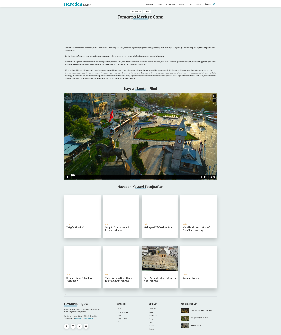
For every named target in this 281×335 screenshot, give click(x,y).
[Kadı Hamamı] (185, 325)
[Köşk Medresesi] (198, 258)
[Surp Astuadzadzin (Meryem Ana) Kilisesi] (160, 258)
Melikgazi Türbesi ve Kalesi (159, 227)
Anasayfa (153, 309)
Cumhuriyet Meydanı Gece (201, 310)
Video (151, 322)
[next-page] (69, 294)
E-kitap (152, 326)
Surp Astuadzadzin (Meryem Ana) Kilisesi (160, 279)
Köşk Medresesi (191, 278)
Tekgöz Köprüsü (75, 227)
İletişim (152, 329)
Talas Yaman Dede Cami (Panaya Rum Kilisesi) (118, 279)
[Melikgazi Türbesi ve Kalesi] (160, 207)
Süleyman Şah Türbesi (200, 318)
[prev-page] (65, 294)
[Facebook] (66, 326)
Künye (152, 319)
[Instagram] (73, 326)
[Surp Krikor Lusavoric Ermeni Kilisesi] (121, 207)
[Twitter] (79, 326)
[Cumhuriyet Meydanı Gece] (185, 310)
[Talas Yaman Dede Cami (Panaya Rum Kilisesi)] (121, 258)
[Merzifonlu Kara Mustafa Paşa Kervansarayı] (198, 207)
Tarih (147, 11)
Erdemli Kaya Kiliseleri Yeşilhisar (79, 279)
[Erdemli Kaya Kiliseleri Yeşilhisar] (82, 258)
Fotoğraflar (136, 11)
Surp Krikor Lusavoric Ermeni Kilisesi (117, 228)
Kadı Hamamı (196, 325)
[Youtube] (86, 326)
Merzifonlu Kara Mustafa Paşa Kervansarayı (197, 228)
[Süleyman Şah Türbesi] (185, 318)
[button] (214, 4)
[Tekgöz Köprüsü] (82, 207)
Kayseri (152, 312)
